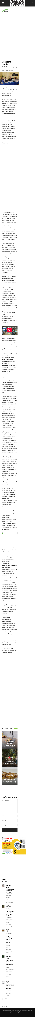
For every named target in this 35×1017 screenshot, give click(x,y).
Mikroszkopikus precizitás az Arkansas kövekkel (10, 986)
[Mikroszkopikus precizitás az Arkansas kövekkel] (3, 982)
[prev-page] (3, 788)
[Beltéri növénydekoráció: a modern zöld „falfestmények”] (3, 956)
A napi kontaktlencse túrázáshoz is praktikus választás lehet (10, 762)
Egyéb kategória (9, 741)
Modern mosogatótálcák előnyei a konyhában (9, 745)
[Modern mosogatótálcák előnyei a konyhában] (3, 885)
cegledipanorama (8, 70)
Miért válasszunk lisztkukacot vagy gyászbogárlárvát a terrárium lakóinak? (9, 780)
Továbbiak (5, 999)
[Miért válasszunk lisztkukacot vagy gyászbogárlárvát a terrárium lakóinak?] (3, 930)
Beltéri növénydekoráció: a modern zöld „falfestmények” (10, 962)
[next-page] (5, 788)
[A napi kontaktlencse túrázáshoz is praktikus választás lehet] (3, 906)
